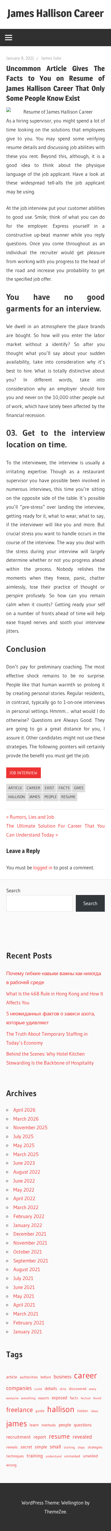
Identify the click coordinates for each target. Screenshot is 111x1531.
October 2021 (27, 1251)
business (62, 1377)
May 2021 (23, 1296)
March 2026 (26, 1119)
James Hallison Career (55, 13)
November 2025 (30, 1127)
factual (86, 1398)
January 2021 (27, 1331)
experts (43, 1398)
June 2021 (24, 1287)
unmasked (72, 1456)
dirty (63, 1389)
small (55, 1447)
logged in (42, 867)
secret (26, 1447)
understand (54, 1456)
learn (34, 1425)
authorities (29, 1377)
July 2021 (23, 1278)
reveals (12, 1447)
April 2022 (24, 1198)
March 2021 (25, 1313)
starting (69, 1447)
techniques (15, 1456)
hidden (82, 1411)
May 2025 (23, 1145)
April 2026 (24, 1110)
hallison (16, 796)
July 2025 (23, 1136)
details (51, 1388)
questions (83, 1425)
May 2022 (23, 1189)
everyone (12, 1398)
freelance (19, 1410)
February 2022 (28, 1216)
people (50, 796)
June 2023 (24, 1163)
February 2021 (28, 1322)
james (34, 796)
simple (41, 1447)
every (92, 1389)
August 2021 (26, 1269)
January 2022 (27, 1225)
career (33, 787)
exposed (59, 1397)
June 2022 (24, 1181)
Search (13, 890)
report (39, 1437)
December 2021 (29, 1234)
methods (48, 1425)
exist (49, 787)
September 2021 (30, 1260)
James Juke (51, 58)
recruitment (18, 1437)
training (35, 1456)
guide (40, 1411)
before (46, 1377)
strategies (95, 1447)
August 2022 (26, 1172)
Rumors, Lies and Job (31, 817)
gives (78, 787)
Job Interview (23, 772)
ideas (94, 1411)
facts (64, 787)
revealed (82, 1436)
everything (28, 1398)
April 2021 (24, 1305)
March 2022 (25, 1207)
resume (68, 796)
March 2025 (25, 1154)
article (15, 787)
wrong (11, 1465)
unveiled (90, 1456)
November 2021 (30, 1243)
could (38, 1389)
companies (19, 1388)
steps (81, 1447)
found (97, 1398)
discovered (77, 1388)
